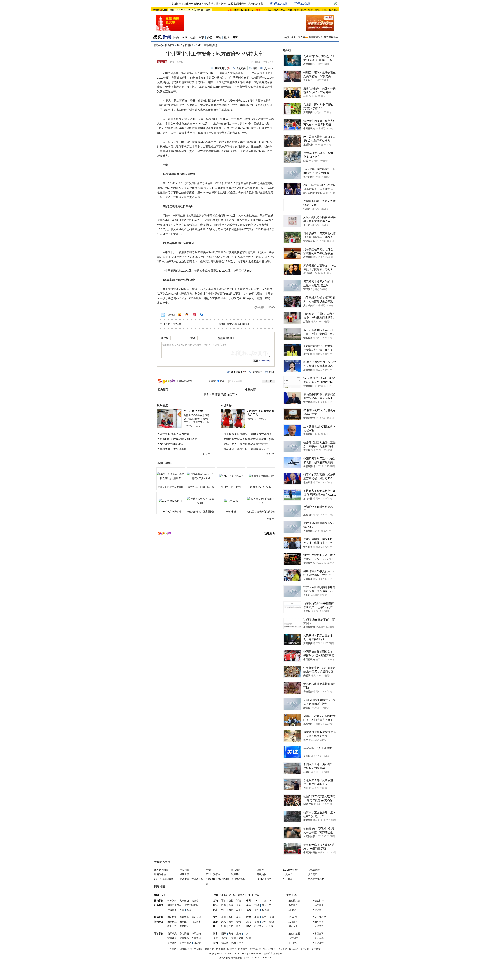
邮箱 (231, 933)
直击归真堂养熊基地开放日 (235, 324)
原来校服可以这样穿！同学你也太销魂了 (248, 434)
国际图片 (184, 921)
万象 (182, 909)
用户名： (165, 338)
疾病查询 (293, 921)
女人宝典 (319, 938)
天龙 (215, 938)
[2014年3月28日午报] (171, 500)
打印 (255, 68)
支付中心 (198, 949)
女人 (283, 10)
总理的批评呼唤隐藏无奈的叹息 (178, 439)
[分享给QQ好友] (186, 314)
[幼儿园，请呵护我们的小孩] (261, 500)
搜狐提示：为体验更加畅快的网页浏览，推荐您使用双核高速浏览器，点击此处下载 (217, 3)
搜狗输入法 (294, 900)
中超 (264, 900)
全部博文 (316, 949)
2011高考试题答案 (163, 879)
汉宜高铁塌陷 (331, 37)
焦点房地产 (199, 9)
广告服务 (220, 949)
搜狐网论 (184, 926)
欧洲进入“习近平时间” (261, 487)
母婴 (223, 917)
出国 (256, 917)
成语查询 (293, 909)
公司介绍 (282, 949)
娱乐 (247, 10)
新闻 (215, 900)
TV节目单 (293, 938)
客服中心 (231, 949)
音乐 (264, 905)
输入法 (224, 942)
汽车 (269, 10)
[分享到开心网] (194, 314)
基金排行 (319, 900)
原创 (264, 921)
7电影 (209, 869)
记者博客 (196, 921)
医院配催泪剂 (316, 37)
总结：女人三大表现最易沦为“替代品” (246, 444)
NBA (256, 900)
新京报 (179, 62)
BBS (324, 10)
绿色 (271, 921)
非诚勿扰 (287, 874)
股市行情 (293, 917)
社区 (226, 37)
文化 (248, 921)
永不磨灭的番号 (162, 869)
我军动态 (172, 933)
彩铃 (241, 938)
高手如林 (261, 874)
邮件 (303, 10)
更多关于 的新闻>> (221, 394)
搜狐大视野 (314, 869)
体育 (236, 10)
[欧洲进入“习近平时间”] (261, 476)
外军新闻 (196, 933)
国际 (184, 37)
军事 (201, 37)
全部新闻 (305, 949)
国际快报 (172, 917)
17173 (189, 9)
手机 (231, 926)
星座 (238, 917)
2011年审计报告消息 (207, 45)
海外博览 (184, 917)
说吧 (241, 942)
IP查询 (317, 909)
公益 (209, 37)
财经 (215, 905)
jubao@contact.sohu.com (257, 957)
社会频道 (158, 905)
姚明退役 (184, 874)
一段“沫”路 (231, 511)
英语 (271, 917)
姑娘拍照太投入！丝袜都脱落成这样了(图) (249, 439)
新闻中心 (158, 45)
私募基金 (235, 874)
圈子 (223, 933)
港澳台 (195, 900)
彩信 (248, 938)
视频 (289, 10)
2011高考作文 (264, 879)
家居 (231, 909)
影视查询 (293, 905)
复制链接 (241, 68)
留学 (264, 917)
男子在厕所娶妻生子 (196, 410)
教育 (248, 917)
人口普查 (312, 874)
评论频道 (158, 921)
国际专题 (196, 917)
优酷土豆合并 (298, 37)
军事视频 (184, 938)
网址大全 (293, 926)
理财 (231, 905)
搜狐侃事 (172, 909)
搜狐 (172, 9)
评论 (218, 37)
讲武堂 (197, 942)
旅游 (215, 921)
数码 (223, 926)
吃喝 (238, 921)
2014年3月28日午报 (170, 511)
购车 (223, 909)
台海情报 (184, 933)
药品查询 (319, 905)
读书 (256, 921)
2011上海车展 (213, 874)
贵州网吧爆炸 (238, 879)
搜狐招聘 (209, 949)
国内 (176, 37)
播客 (296, 10)
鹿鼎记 (224, 938)
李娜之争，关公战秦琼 (173, 448)
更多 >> (206, 453)
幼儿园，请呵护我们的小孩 (261, 511)
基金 (238, 905)
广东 (246, 933)
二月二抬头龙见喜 (170, 324)
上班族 (260, 869)
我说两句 (333, 10)
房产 (276, 10)
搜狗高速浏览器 (278, 3)
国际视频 (172, 921)
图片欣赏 (319, 921)
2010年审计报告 (185, 45)
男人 (238, 926)
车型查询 (319, 933)
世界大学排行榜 (316, 879)
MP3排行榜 (320, 917)
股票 (223, 905)
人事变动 (184, 900)
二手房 (239, 909)
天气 (223, 921)
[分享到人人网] (201, 314)
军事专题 (196, 938)
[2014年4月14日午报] (231, 476)
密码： (193, 338)
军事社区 (172, 942)
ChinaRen (180, 9)
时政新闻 (172, 900)
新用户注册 (229, 338)
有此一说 (172, 926)
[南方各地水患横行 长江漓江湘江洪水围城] (201, 476)
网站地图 (293, 949)
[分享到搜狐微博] (179, 314)
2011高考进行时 (291, 869)
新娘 (231, 917)
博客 (310, 10)
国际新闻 (158, 917)
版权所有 (278, 953)
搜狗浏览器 (294, 933)
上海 (238, 933)
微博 (317, 10)
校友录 (269, 926)
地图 (233, 942)
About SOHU (269, 949)
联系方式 (242, 949)
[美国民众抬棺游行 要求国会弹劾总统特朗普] (171, 476)
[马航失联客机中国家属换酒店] (201, 500)
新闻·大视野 (164, 463)
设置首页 (174, 949)
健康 (231, 921)
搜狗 (208, 9)
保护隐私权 (255, 949)
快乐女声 (235, 869)
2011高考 (287, 879)
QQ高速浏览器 (302, 3)
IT (264, 10)
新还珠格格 (160, 874)
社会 (193, 37)
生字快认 (293, 942)
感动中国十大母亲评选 (191, 879)
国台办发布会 (174, 905)
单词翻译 (319, 926)
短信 (233, 938)
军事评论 (172, 938)
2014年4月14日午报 (231, 487)
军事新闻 (158, 933)
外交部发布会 (191, 905)
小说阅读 (319, 942)
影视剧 (265, 909)
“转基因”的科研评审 (171, 444)
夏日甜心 (184, 869)
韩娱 (256, 905)
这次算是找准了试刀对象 (174, 434)
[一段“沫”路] (231, 500)
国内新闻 (169, 45)
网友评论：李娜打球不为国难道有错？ (246, 448)
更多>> (270, 519)
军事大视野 (185, 942)
